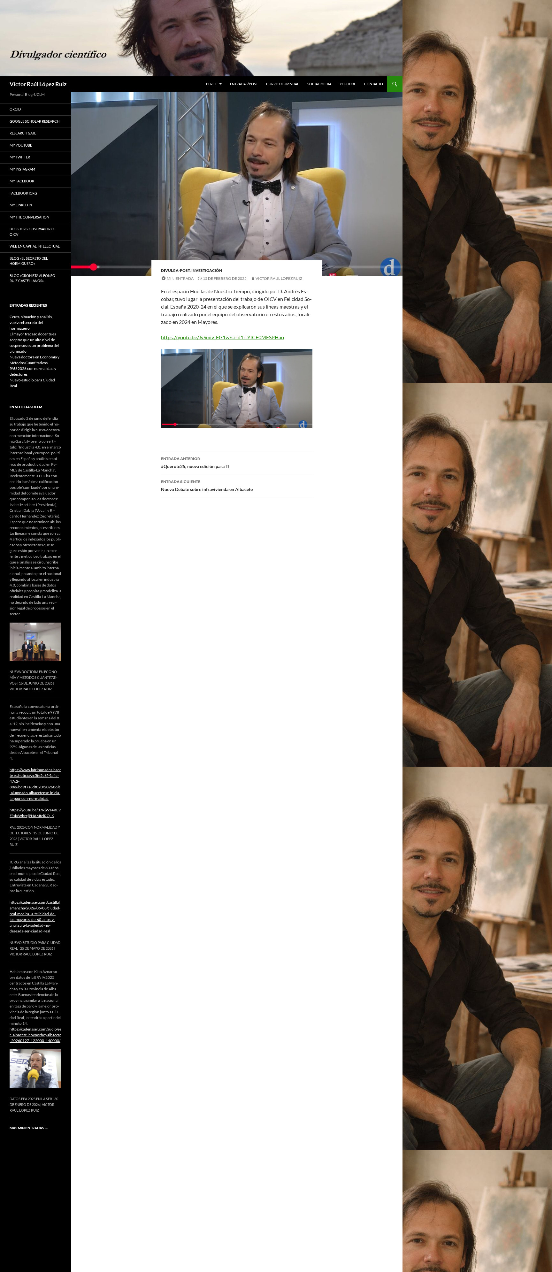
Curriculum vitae (282, 84)
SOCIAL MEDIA (319, 84)
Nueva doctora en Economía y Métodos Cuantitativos (34, 677)
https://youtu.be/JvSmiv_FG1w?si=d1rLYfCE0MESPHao (222, 337)
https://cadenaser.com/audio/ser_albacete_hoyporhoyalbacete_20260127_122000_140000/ (35, 1035)
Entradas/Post (244, 84)
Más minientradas (29, 1128)
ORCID (15, 109)
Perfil (211, 84)
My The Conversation (29, 217)
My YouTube (21, 145)
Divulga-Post (175, 270)
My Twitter (20, 157)
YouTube (348, 84)
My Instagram (22, 169)
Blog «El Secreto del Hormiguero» (29, 261)
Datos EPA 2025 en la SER (31, 1099)
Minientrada (180, 278)
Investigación (206, 270)
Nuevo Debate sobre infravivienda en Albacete (207, 485)
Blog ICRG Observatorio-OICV (33, 231)
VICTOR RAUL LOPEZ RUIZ (279, 278)
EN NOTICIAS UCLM (26, 407)
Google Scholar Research (34, 121)
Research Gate (23, 133)
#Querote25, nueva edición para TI (195, 462)
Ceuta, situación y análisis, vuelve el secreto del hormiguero (31, 322)
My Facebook (22, 181)
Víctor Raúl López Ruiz (38, 84)
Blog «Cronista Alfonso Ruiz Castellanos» (32, 278)
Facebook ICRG (23, 193)
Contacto (373, 84)
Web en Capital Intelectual (35, 246)
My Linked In (21, 205)
